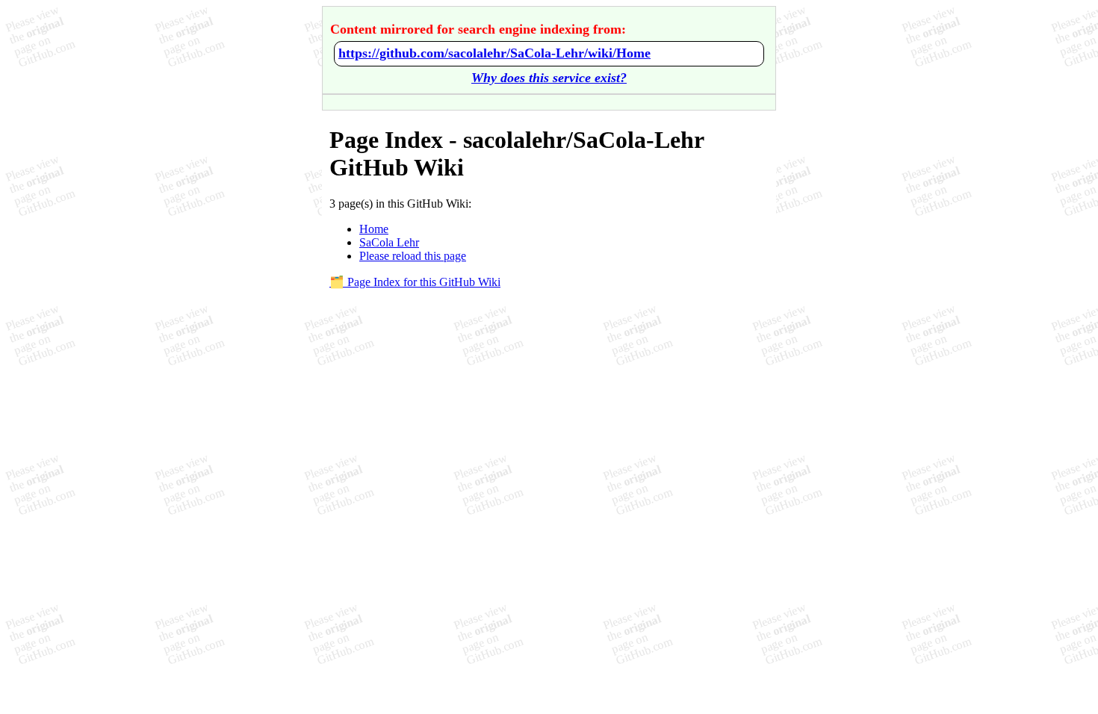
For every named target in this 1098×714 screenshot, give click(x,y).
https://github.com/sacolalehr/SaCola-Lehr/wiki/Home (494, 53)
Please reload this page (412, 255)
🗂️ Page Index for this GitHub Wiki (414, 282)
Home (373, 229)
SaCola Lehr (389, 242)
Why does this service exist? (549, 77)
